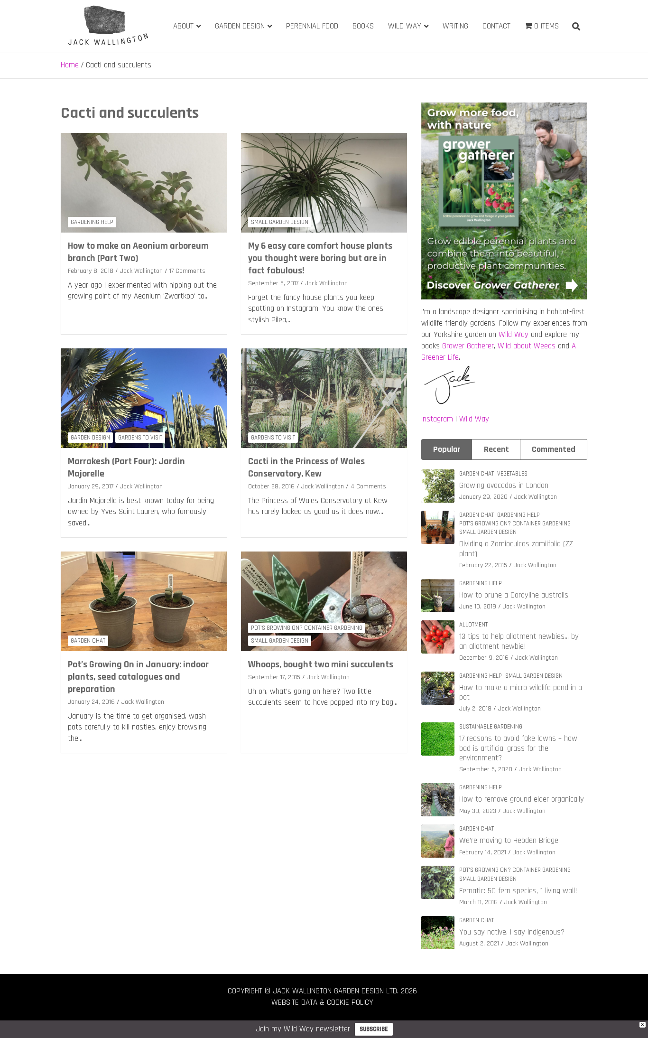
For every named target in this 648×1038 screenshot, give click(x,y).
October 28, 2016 (271, 486)
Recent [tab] (496, 449)
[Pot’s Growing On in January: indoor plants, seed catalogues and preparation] (143, 601)
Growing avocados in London (503, 485)
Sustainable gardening (490, 726)
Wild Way (404, 26)
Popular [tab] (447, 449)
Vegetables (512, 473)
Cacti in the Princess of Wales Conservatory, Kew (306, 467)
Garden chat (88, 641)
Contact (496, 26)
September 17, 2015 (274, 677)
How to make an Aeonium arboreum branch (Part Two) (138, 252)
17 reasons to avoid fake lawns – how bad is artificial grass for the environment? (518, 748)
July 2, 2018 (475, 708)
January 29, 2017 (90, 486)
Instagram (437, 419)
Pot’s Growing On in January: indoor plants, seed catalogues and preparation (138, 676)
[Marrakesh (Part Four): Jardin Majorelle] (143, 398)
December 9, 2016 (484, 658)
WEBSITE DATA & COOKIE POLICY (322, 1002)
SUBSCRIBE (374, 1029)
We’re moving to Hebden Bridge (508, 840)
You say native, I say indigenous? (512, 932)
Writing (455, 26)
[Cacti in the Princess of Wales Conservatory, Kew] (324, 398)
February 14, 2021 (482, 852)
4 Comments (368, 486)
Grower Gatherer (468, 346)
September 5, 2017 (273, 283)
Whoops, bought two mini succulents (320, 664)
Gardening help (92, 222)
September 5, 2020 (485, 769)
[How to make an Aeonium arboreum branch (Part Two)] (143, 182)
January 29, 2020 (483, 497)
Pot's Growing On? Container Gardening (306, 628)
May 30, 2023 (477, 811)
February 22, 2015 (483, 565)
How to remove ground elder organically (521, 799)
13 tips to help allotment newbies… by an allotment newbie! (519, 641)
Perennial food (312, 26)
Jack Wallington (141, 271)
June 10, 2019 (477, 606)
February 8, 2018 (90, 271)
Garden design (240, 26)
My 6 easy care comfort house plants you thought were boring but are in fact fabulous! (320, 258)
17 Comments (187, 271)
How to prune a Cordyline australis (513, 595)
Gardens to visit (140, 437)
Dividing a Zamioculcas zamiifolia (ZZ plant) (516, 549)
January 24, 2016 (91, 702)
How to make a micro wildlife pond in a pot (520, 692)
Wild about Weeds (526, 346)
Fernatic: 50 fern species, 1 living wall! (518, 891)
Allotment (473, 624)
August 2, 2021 (479, 943)
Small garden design (279, 222)
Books (363, 26)
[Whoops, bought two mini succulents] (324, 601)
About (183, 26)
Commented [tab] (553, 449)
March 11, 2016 (478, 902)
